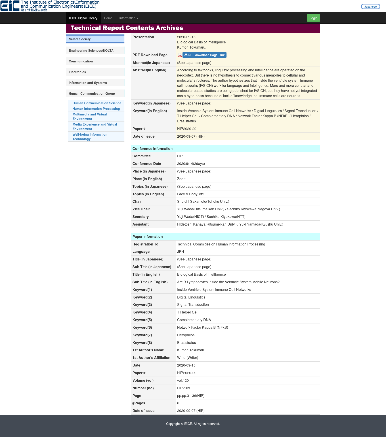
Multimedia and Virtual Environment (90, 116)
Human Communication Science (97, 103)
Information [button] (127, 18)
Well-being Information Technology (90, 136)
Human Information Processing (96, 108)
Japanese (370, 6)
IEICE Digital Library (83, 18)
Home (108, 18)
